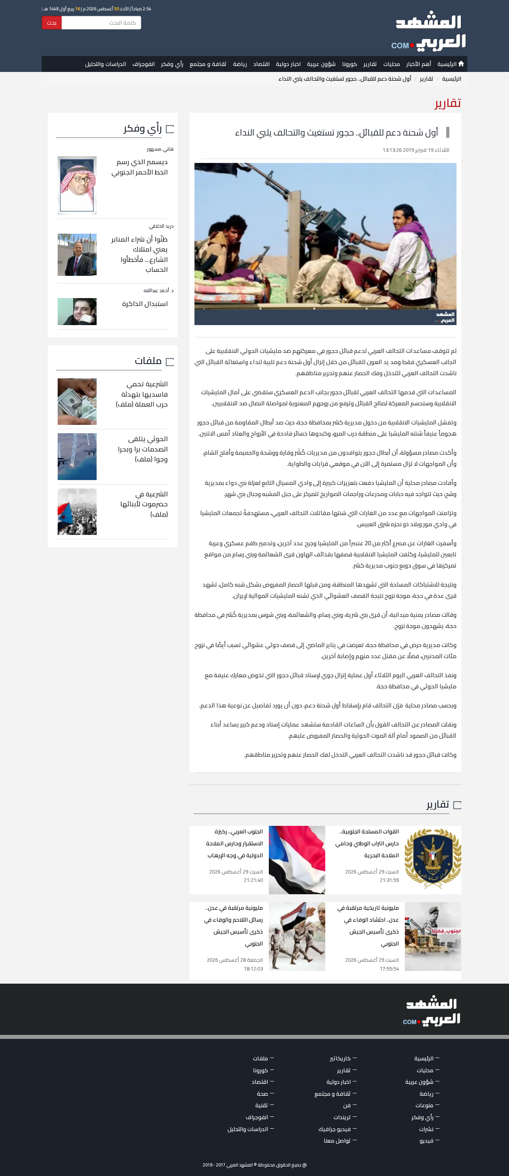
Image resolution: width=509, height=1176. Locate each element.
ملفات (148, 360)
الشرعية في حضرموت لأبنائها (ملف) (144, 504)
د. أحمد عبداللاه (159, 290)
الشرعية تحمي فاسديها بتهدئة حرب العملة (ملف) (142, 394)
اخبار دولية (288, 64)
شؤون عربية (321, 64)
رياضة (240, 64)
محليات (391, 64)
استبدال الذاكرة (145, 303)
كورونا (349, 64)
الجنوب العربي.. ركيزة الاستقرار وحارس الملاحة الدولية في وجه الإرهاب (234, 843)
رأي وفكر (172, 64)
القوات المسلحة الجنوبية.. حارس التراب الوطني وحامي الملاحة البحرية (367, 843)
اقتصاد (261, 64)
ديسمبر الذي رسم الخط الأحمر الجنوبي (139, 166)
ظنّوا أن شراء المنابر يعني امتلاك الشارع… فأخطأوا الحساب (139, 254)
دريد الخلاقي (161, 226)
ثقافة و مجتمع (208, 64)
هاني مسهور (160, 148)
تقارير (370, 64)
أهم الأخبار (418, 64)
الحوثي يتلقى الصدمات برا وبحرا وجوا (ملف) (143, 448)
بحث (51, 22)
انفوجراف (143, 64)
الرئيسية (447, 64)
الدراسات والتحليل (105, 64)
